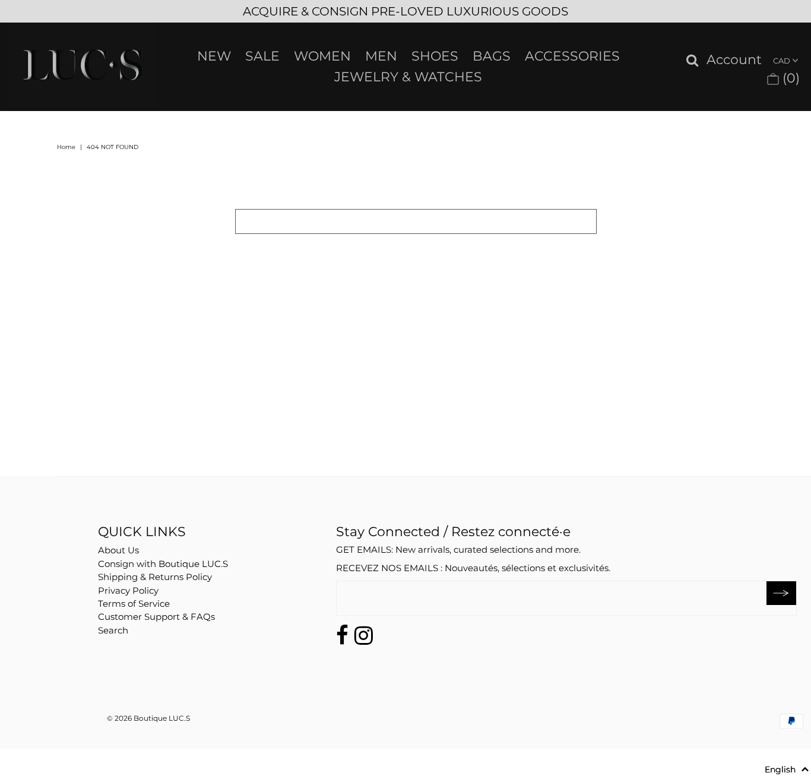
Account (734, 60)
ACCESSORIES (572, 56)
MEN (381, 56)
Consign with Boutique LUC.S (163, 563)
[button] (787, 769)
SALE (262, 56)
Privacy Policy (128, 590)
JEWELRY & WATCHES (408, 77)
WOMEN (322, 56)
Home (66, 147)
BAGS (492, 56)
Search (113, 630)
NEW (214, 56)
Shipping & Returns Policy (155, 576)
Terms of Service (134, 603)
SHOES (434, 56)
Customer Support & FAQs (156, 616)
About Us (118, 550)
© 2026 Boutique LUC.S (148, 718)
